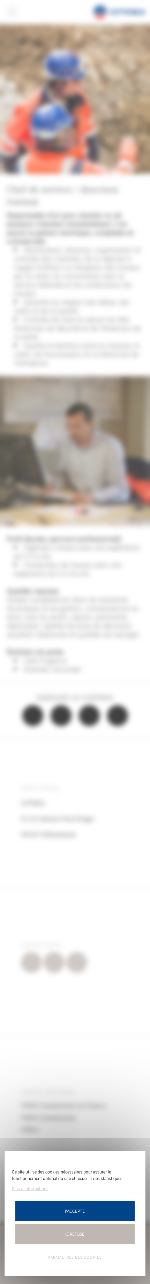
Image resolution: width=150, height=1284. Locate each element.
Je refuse (74, 1233)
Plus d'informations (30, 1188)
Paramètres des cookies (75, 1257)
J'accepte (75, 1211)
